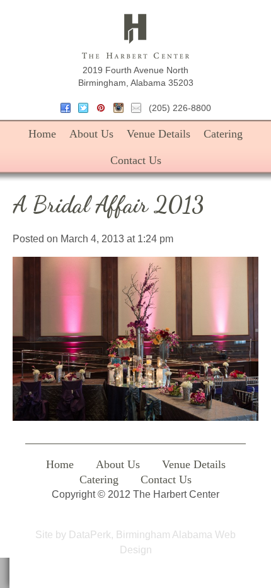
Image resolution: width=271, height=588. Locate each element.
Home (42, 133)
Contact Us (135, 160)
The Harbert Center (135, 36)
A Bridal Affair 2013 (108, 204)
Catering (223, 133)
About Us (91, 133)
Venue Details (158, 133)
